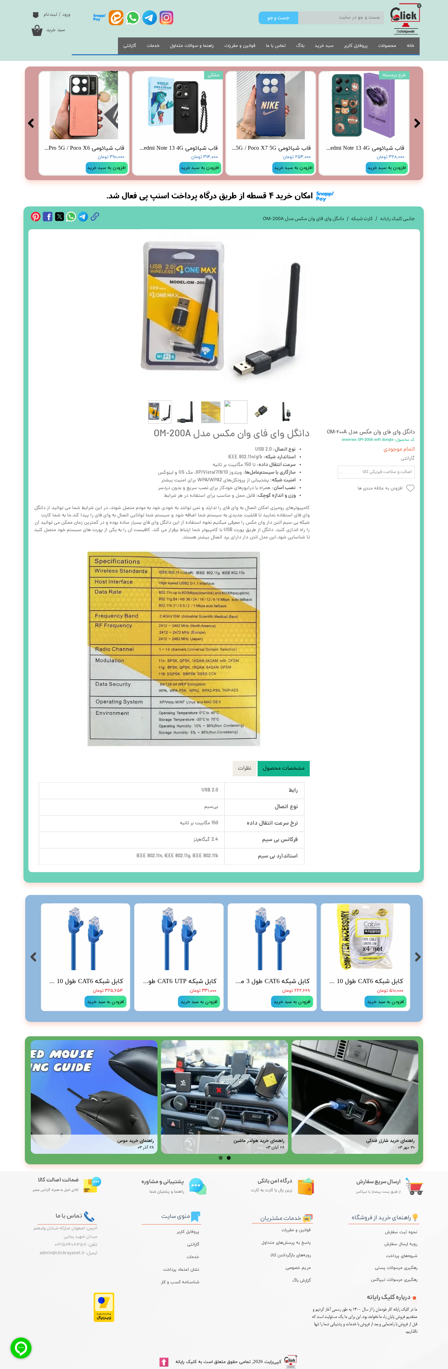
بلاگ (300, 46)
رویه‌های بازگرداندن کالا (291, 1255)
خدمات (153, 46)
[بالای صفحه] (164, 1362)
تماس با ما (276, 46)
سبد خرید (324, 46)
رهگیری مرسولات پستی (399, 1268)
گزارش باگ (301, 1280)
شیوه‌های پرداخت (401, 1256)
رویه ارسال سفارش (400, 1244)
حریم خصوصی (298, 1268)
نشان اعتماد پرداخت (181, 1269)
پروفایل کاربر (356, 46)
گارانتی (129, 46)
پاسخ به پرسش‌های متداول (286, 1242)
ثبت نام (50, 14)
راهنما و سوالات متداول (192, 46)
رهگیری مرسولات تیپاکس (399, 1280)
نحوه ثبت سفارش (401, 1232)
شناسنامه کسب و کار (180, 1282)
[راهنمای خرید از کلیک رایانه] (415, 1216)
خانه (410, 46)
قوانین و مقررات (239, 46)
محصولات (387, 46)
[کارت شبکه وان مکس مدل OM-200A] (224, 313)
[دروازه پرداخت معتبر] (103, 1321)
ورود (66, 14)
